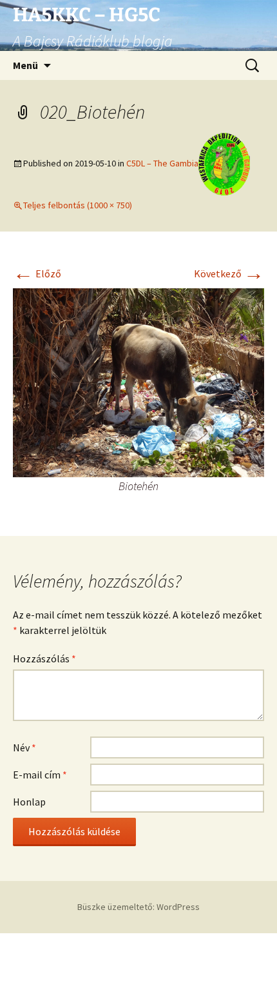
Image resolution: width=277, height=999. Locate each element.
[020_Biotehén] (138, 381)
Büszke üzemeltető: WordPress (138, 907)
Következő (229, 273)
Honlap (29, 801)
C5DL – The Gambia (162, 163)
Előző (37, 273)
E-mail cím (40, 774)
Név (24, 747)
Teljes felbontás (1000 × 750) (77, 205)
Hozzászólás (44, 658)
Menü (25, 65)
